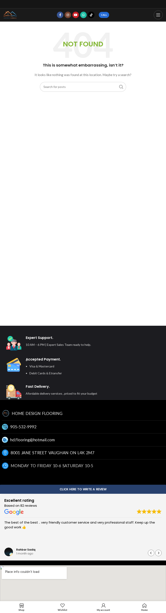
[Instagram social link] (68, 15)
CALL (104, 14)
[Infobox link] (72, 343)
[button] (158, 552)
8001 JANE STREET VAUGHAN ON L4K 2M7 (52, 452)
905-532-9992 (23, 426)
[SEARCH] (121, 87)
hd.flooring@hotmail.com (32, 439)
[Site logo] (10, 14)
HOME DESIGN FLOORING (37, 413)
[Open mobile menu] (158, 15)
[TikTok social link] (91, 15)
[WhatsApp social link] (83, 15)
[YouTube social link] (75, 15)
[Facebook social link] (60, 15)
